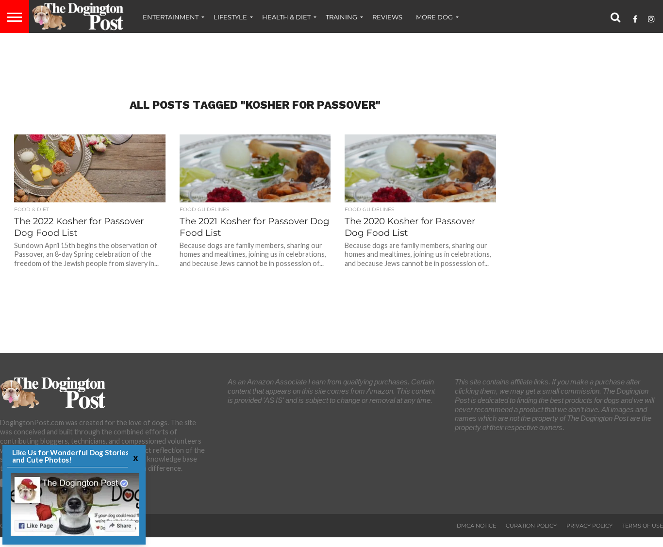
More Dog (434, 17)
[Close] (134, 457)
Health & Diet (286, 17)
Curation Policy (531, 525)
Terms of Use (642, 525)
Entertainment (171, 17)
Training (341, 17)
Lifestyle (230, 17)
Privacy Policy (589, 525)
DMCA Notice (476, 525)
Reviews (387, 17)
